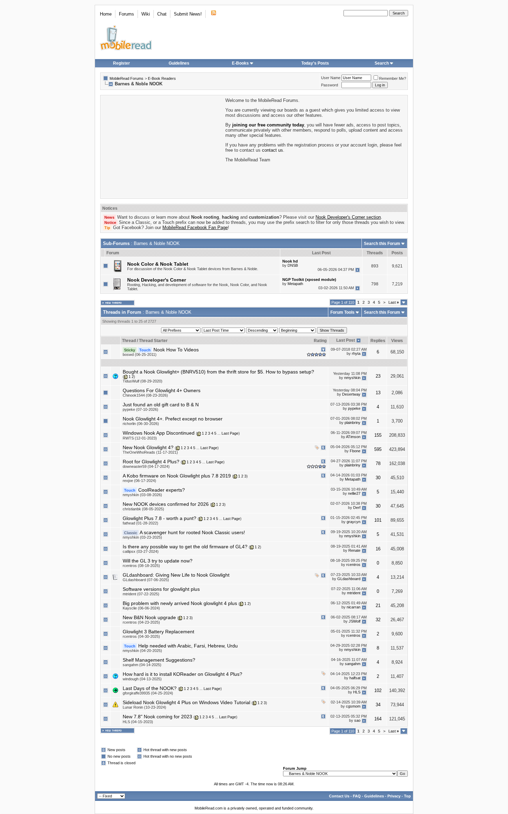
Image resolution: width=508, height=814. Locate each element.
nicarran (353, 607)
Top (407, 796)
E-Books (240, 63)
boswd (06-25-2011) (140, 354)
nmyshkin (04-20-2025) (142, 651)
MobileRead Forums (126, 78)
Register (121, 63)
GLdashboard (348, 579)
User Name (330, 78)
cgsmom (353, 706)
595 (378, 449)
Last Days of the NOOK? (150, 688)
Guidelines (179, 63)
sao (357, 720)
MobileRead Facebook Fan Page (195, 227)
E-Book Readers (162, 78)
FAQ (357, 796)
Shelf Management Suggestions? (159, 660)
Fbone (355, 451)
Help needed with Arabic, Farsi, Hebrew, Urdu (188, 646)
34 (378, 704)
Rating (320, 340)
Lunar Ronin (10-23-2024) (144, 707)
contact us (272, 150)
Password (329, 85)
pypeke (354, 408)
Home (106, 14)
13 (378, 392)
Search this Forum (382, 243)
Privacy (394, 796)
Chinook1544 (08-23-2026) (145, 395)
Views (397, 340)
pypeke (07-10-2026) (140, 409)
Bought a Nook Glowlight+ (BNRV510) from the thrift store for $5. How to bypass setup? (218, 372)
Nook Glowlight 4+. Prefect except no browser (173, 419)
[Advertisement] (162, 146)
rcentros (353, 564)
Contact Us (339, 796)
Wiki (145, 14)
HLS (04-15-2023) (138, 722)
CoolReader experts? (161, 490)
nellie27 (354, 494)
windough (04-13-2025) (142, 679)
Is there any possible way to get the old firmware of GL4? (185, 546)
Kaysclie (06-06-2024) (141, 608)
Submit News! (188, 14)
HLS (356, 692)
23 (378, 376)
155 (378, 435)
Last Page (230, 433)
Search (382, 63)
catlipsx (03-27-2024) (141, 551)
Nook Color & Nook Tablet (157, 264)
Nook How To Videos (176, 349)
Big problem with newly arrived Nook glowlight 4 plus (180, 603)
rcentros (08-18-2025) (141, 566)
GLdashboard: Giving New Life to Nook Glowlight (176, 575)
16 (378, 548)
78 (378, 463)
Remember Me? (392, 78)
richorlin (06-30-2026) (141, 424)
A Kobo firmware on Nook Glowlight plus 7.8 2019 (177, 476)
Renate (354, 550)
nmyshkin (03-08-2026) (142, 495)
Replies (377, 340)
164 (378, 718)
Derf (356, 508)
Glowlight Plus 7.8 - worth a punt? (159, 518)
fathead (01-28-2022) (140, 523)
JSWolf (354, 621)
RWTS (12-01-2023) (140, 438)
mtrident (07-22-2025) (141, 594)
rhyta (356, 353)
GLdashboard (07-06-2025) (146, 580)
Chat (162, 14)
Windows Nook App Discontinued (159, 433)
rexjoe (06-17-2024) (139, 481)
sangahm (352, 664)
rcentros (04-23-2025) (141, 622)
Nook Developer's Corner (156, 280)
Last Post (345, 340)
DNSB (293, 265)
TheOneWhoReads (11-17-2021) (150, 452)
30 (378, 477)
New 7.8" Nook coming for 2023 (157, 716)
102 (378, 690)
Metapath (295, 284)
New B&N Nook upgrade (149, 617)
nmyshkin (352, 378)
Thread (129, 340)
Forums (126, 14)
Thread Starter (153, 340)
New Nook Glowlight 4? (148, 447)
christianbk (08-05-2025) (143, 509)
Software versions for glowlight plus (161, 589)
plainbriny (352, 422)
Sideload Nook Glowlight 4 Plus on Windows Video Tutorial (186, 702)
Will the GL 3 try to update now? (157, 561)
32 (378, 619)
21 (378, 605)
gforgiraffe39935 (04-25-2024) (148, 693)
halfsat (354, 678)
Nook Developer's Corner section (348, 217)
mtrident (353, 593)
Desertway (351, 394)
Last (393, 302)
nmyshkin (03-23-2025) (142, 537)
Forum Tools (342, 312)
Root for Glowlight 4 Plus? (151, 461)
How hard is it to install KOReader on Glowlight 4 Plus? (182, 674)
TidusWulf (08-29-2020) (142, 381)
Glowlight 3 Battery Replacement (158, 631)
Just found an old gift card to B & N (161, 404)
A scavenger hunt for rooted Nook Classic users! (192, 532)
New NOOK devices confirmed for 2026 (166, 504)
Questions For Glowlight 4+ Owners (161, 390)
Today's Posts (315, 63)
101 (378, 520)
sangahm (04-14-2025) (142, 665)
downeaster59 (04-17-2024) (146, 466)
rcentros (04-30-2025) (141, 636)
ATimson (353, 437)
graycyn (353, 522)
